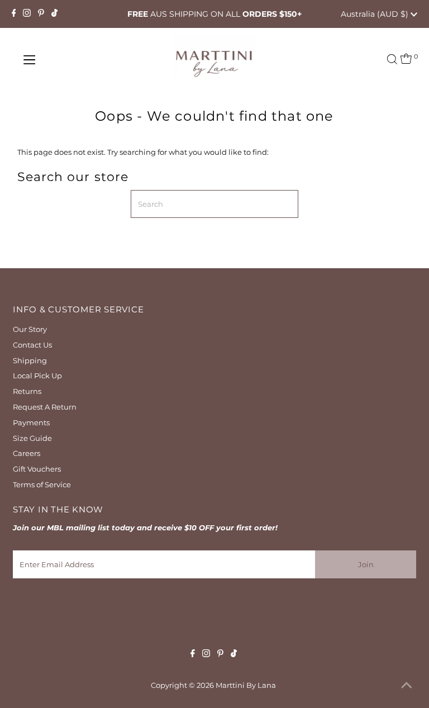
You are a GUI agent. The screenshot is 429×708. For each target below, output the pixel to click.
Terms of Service (42, 484)
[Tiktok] (54, 14)
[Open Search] (392, 59)
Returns (27, 391)
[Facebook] (14, 14)
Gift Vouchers (37, 468)
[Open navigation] (63, 60)
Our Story (30, 329)
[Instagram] (27, 14)
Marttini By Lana (246, 685)
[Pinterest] (41, 14)
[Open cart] (406, 59)
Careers (26, 453)
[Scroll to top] (406, 685)
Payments (31, 422)
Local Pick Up (37, 375)
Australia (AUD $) (376, 14)
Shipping (30, 360)
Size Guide (32, 438)
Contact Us (32, 344)
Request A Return (45, 406)
